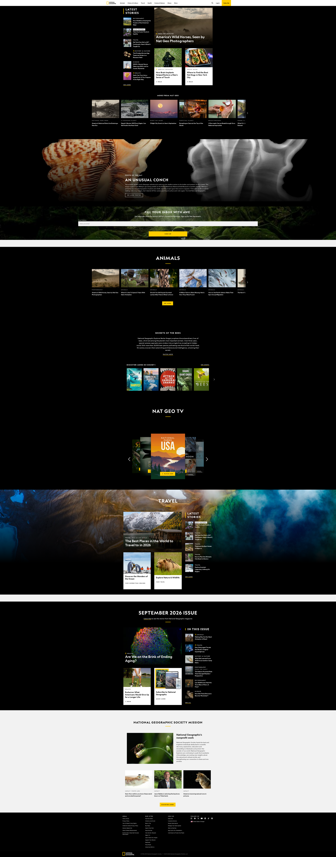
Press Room (148, 844)
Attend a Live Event (150, 821)
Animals (122, 3)
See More (127, 84)
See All (188, 702)
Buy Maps (147, 825)
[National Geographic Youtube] (202, 818)
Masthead (147, 842)
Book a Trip (148, 823)
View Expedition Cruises (135, 583)
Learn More (161, 699)
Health (150, 3)
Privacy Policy (125, 821)
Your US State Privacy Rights (129, 823)
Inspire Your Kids (149, 828)
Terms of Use (125, 818)
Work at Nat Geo (172, 828)
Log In (218, 3)
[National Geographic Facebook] (195, 818)
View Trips (160, 582)
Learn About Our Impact (151, 837)
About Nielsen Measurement (129, 830)
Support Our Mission (150, 840)
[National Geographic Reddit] (212, 818)
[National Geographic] (111, 3)
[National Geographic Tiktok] (208, 818)
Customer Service (172, 821)
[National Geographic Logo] (128, 855)
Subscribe (147, 619)
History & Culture (133, 3)
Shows (169, 3)
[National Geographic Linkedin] (205, 818)
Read (160, 81)
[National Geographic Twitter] (198, 818)
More (175, 3)
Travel (143, 3)
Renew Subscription (173, 823)
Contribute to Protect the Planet (176, 833)
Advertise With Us (149, 847)
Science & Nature (160, 3)
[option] (105, 113)
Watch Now (168, 354)
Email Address (82, 220)
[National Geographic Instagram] (191, 818)
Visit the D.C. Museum (150, 833)
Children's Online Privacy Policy (130, 825)
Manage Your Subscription (174, 825)
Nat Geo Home (149, 818)
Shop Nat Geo (148, 830)
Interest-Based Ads (127, 828)
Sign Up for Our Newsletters (175, 830)
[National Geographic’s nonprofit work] (168, 748)
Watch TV (147, 835)
